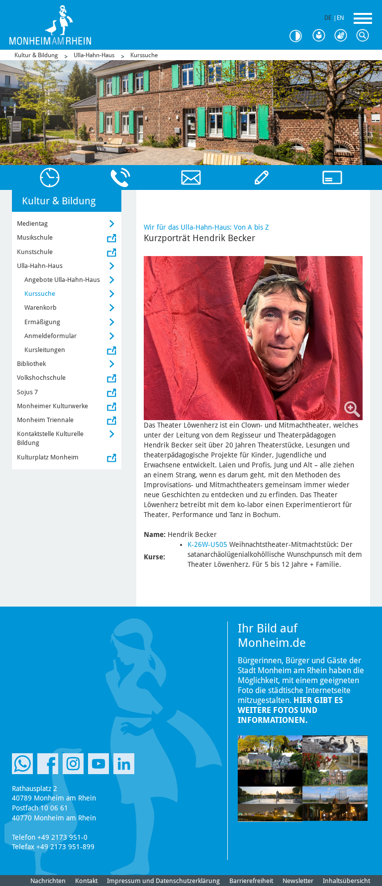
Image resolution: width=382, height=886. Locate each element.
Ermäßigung (42, 322)
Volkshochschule (41, 377)
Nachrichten (48, 881)
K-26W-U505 (207, 544)
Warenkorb (40, 307)
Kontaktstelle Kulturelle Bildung (50, 438)
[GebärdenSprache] (343, 36)
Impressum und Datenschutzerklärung (163, 881)
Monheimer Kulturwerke (52, 406)
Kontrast (299, 36)
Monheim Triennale (45, 420)
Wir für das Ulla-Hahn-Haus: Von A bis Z (206, 227)
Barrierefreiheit (251, 881)
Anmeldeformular (50, 336)
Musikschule (35, 237)
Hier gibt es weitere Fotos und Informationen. (290, 710)
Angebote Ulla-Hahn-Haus (62, 279)
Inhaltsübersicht (346, 881)
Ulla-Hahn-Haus (94, 55)
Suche (365, 36)
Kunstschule (35, 252)
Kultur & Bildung (36, 55)
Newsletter (298, 881)
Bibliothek (31, 363)
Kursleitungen (44, 350)
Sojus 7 (27, 392)
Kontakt (86, 881)
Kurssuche (144, 55)
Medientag (32, 223)
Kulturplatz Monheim (48, 457)
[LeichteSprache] (321, 36)
